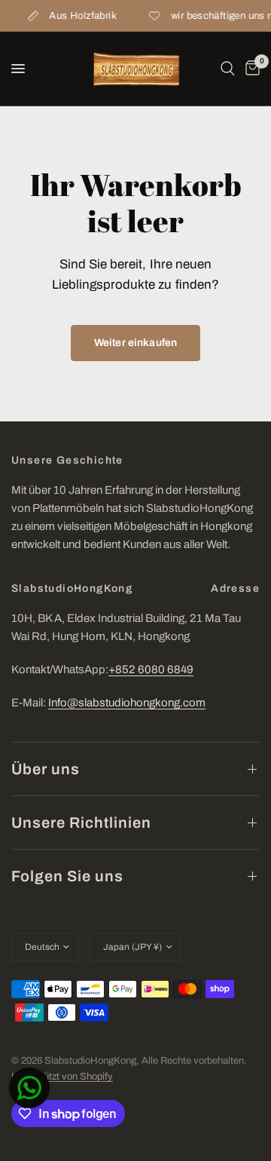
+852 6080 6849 (150, 669)
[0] (250, 69)
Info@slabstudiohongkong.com (127, 703)
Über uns (45, 769)
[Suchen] (227, 69)
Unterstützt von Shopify (62, 1076)
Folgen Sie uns (67, 876)
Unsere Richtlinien (81, 822)
